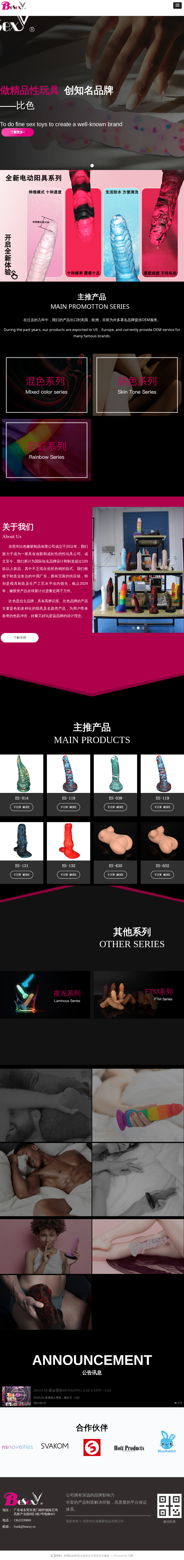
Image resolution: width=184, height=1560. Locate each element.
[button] (177, 5)
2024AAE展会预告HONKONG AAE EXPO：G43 (72, 1390)
